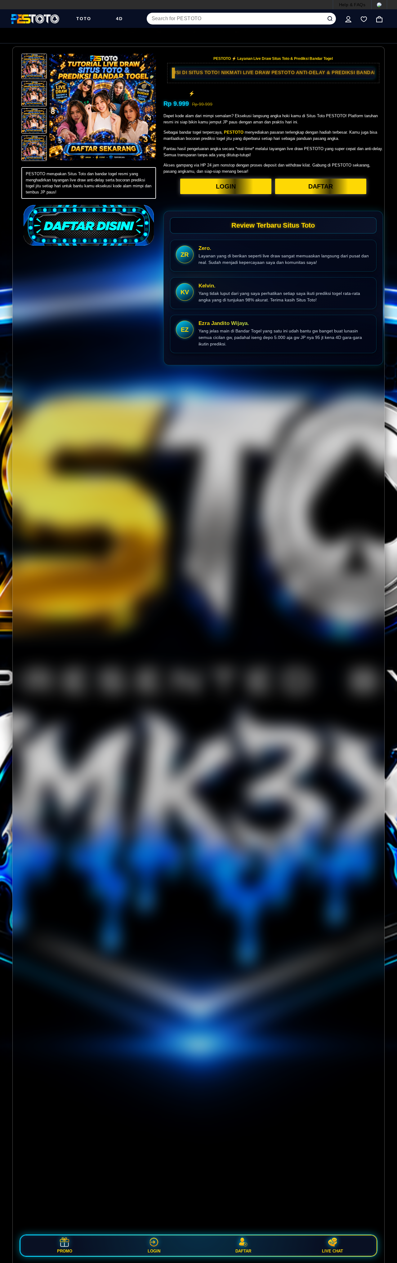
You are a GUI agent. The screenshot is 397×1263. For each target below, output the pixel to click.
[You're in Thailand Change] (379, 4)
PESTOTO (233, 132)
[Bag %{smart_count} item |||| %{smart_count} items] (379, 18)
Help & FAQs (352, 4)
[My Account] (348, 18)
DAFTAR (320, 186)
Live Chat (332, 1251)
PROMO (64, 1251)
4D (119, 18)
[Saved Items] (364, 18)
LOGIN (226, 186)
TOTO (83, 18)
